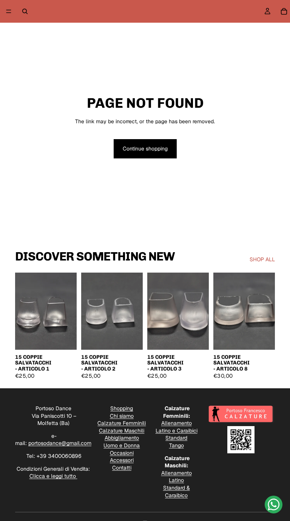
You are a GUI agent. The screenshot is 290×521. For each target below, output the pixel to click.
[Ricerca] (25, 11)
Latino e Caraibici (176, 430)
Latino (176, 480)
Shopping (121, 408)
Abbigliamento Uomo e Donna (121, 441)
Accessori (122, 460)
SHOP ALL (262, 259)
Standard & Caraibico (176, 491)
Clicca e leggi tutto (53, 476)
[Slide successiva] (68, 311)
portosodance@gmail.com (59, 443)
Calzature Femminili (121, 423)
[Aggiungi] (65, 338)
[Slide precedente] (23, 311)
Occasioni (122, 453)
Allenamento (176, 423)
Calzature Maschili (121, 430)
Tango (176, 445)
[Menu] (8, 11)
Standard (176, 437)
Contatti (121, 467)
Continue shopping (145, 148)
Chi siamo (122, 415)
